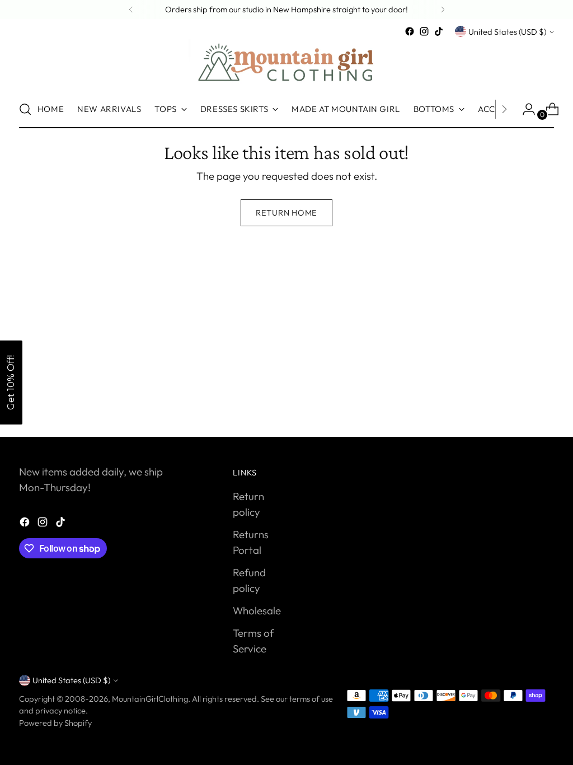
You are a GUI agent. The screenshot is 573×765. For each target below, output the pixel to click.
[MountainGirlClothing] (286, 64)
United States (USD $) (507, 31)
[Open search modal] (25, 109)
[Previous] (131, 9)
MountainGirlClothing (150, 698)
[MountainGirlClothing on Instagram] (424, 31)
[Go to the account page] (524, 109)
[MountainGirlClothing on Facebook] (410, 31)
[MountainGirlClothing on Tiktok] (439, 31)
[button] (11, 382)
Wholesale (257, 610)
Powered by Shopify (55, 722)
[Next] (442, 9)
